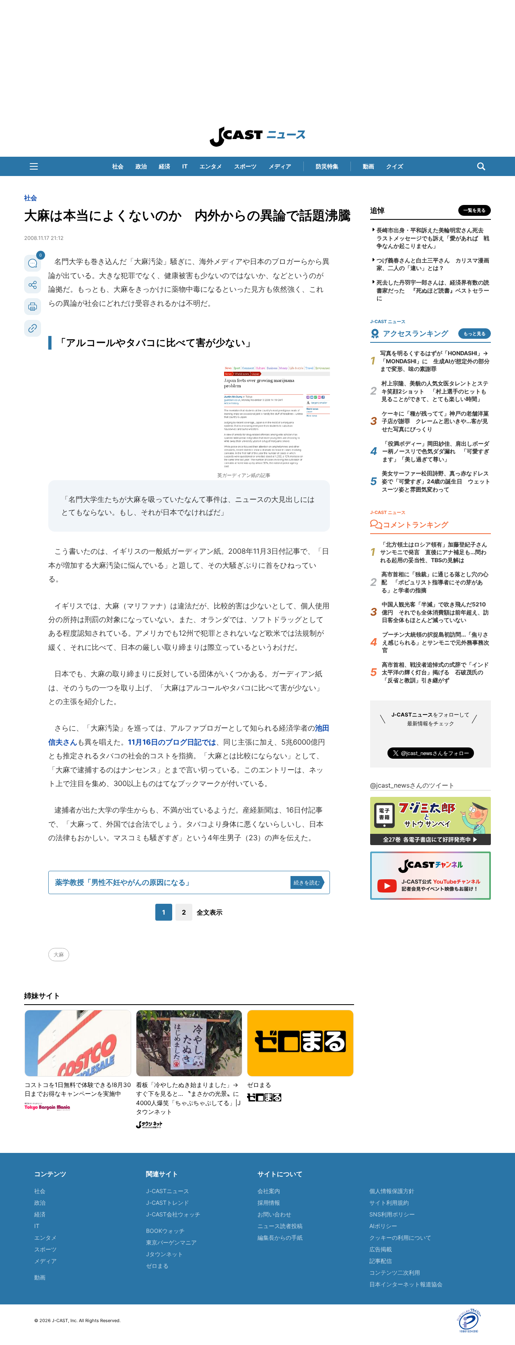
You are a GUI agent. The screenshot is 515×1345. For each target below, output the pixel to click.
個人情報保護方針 (391, 1190)
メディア (280, 166)
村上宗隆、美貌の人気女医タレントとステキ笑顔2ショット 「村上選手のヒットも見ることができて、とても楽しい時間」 (434, 391)
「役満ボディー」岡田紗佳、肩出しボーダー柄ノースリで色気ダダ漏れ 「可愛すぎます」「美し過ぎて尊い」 (435, 451)
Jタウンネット (164, 1254)
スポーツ (245, 166)
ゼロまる (157, 1265)
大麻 (59, 954)
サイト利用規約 (389, 1202)
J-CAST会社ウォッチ (173, 1214)
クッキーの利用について (400, 1237)
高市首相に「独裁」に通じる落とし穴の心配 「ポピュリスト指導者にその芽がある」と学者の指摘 (434, 582)
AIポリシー (383, 1225)
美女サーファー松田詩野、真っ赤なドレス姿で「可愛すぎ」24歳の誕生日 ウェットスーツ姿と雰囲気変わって (436, 481)
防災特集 (327, 166)
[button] (33, 166)
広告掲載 (380, 1249)
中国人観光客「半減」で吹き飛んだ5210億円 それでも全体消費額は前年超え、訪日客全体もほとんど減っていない (435, 612)
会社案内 (269, 1190)
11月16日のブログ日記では (172, 742)
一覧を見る (475, 210)
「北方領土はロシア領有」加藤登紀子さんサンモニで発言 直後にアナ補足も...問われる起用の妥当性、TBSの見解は (433, 552)
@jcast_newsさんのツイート (412, 785)
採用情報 (269, 1202)
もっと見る (475, 333)
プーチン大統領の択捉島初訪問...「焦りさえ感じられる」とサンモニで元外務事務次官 (435, 642)
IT (184, 166)
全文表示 (209, 912)
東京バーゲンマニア (171, 1242)
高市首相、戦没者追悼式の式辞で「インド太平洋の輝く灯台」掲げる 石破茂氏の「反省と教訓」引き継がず (435, 672)
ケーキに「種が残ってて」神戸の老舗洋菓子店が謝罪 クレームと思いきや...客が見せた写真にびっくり (435, 421)
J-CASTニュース (167, 1190)
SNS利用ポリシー (392, 1214)
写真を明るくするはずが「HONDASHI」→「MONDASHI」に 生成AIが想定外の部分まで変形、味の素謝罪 (435, 361)
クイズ (394, 166)
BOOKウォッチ (165, 1230)
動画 (368, 166)
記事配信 (380, 1260)
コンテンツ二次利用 (394, 1272)
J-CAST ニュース (257, 136)
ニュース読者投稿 (280, 1225)
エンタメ (211, 166)
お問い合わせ (274, 1214)
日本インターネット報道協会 (406, 1284)
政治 (141, 166)
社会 (118, 166)
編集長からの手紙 (280, 1237)
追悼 (377, 210)
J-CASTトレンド (167, 1202)
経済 (164, 166)
